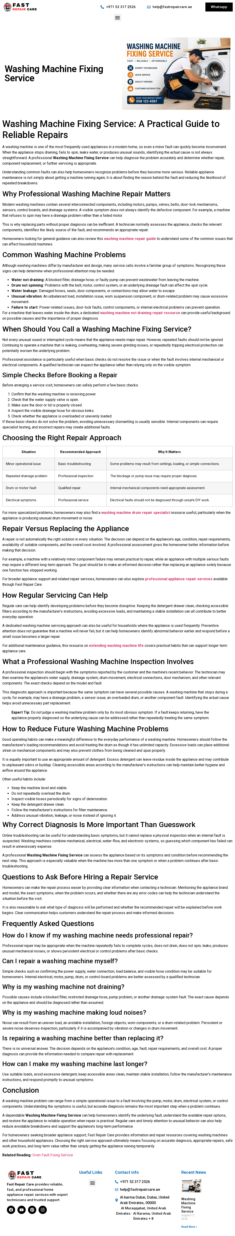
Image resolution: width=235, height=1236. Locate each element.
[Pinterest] (32, 1210)
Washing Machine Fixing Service (188, 1205)
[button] (117, 17)
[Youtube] (21, 1210)
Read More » (189, 1226)
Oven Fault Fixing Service (52, 1155)
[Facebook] (11, 1210)
